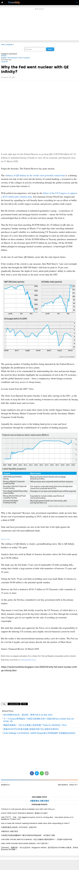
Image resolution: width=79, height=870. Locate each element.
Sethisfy (4, 56)
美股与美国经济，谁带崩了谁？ (68, 785)
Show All (4, 62)
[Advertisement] (39, 26)
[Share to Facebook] (32, 773)
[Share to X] (37, 773)
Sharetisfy (14, 2)
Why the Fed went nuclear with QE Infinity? (35, 69)
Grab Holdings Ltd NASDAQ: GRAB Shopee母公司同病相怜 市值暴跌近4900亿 (39, 733)
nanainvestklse (14, 704)
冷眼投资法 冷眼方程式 (39, 800)
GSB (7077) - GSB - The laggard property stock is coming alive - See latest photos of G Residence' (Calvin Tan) (37, 818)
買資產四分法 (5, 785)
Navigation (40, 9)
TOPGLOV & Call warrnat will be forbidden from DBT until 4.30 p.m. (28, 809)
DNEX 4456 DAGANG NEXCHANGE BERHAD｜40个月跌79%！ (25, 843)
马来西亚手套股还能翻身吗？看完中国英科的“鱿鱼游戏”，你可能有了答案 (28, 835)
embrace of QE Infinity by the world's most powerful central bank (35, 175)
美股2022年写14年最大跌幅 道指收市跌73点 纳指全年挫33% (31, 729)
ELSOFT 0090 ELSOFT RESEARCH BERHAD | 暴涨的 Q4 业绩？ (24, 813)
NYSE (24, 704)
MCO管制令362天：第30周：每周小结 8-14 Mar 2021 (28, 715)
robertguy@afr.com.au (28, 660)
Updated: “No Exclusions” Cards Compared (15, 58)
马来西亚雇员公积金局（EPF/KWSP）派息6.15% (19, 827)
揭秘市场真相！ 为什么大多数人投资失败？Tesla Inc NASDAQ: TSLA (35, 725)
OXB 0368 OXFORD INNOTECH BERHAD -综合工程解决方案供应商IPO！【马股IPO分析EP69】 (37, 839)
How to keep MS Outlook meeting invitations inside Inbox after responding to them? (35, 823)
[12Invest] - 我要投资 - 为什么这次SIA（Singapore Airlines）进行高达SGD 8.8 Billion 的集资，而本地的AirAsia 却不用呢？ (39, 848)
